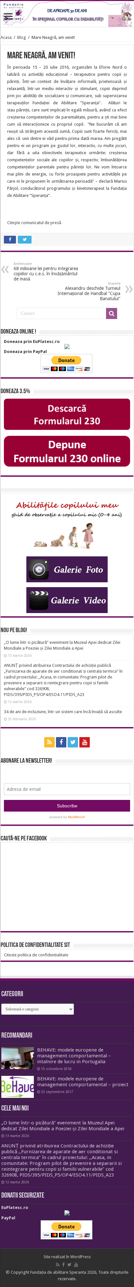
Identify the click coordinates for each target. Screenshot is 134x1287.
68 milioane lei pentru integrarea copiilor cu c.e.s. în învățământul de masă (46, 271)
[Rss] (49, 742)
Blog (21, 37)
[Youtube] (84, 742)
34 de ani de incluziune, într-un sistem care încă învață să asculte (63, 711)
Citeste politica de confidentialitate (36, 954)
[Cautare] (111, 313)
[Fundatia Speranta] (67, 14)
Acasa (6, 37)
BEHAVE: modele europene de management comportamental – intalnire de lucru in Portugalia (74, 1056)
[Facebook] (61, 742)
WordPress (80, 1256)
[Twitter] (73, 742)
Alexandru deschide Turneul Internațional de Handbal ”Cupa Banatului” (89, 291)
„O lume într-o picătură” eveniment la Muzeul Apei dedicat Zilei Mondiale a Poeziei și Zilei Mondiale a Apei (62, 1126)
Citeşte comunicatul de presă (34, 222)
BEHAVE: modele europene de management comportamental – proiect (82, 1082)
